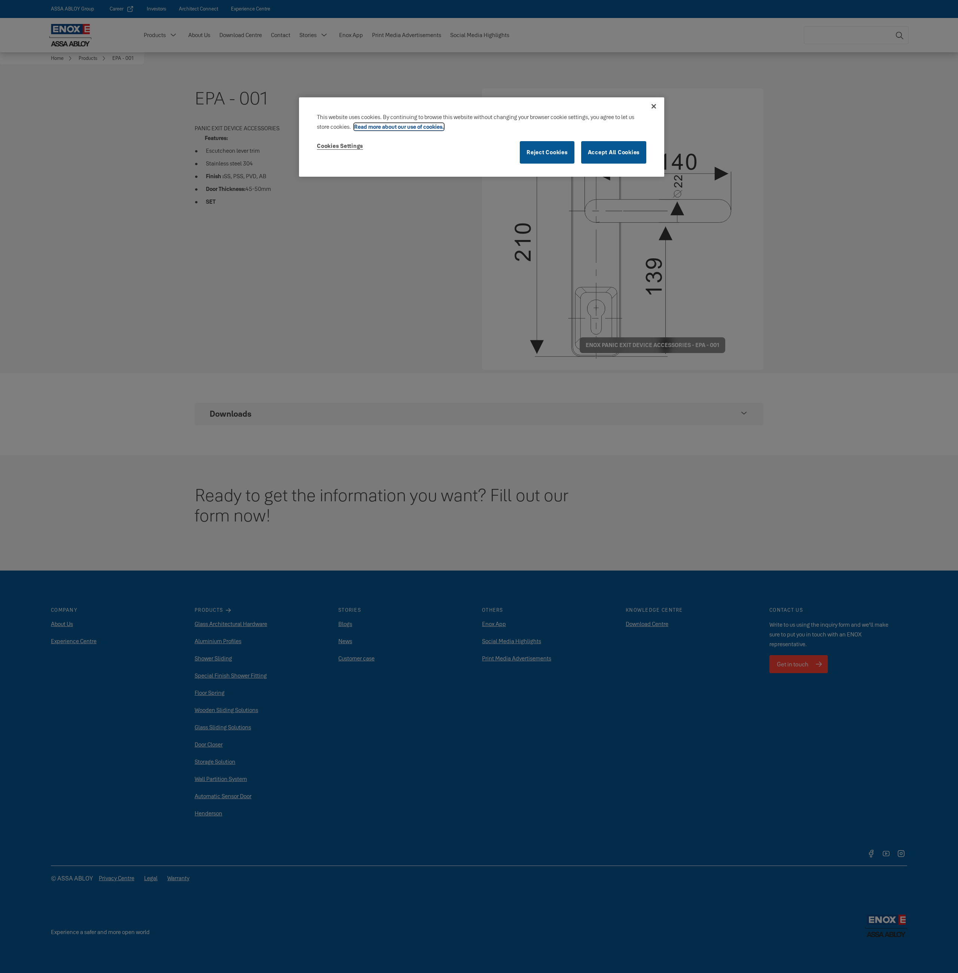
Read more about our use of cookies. (399, 126)
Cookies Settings (340, 145)
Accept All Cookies (614, 152)
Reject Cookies (547, 152)
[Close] (654, 106)
